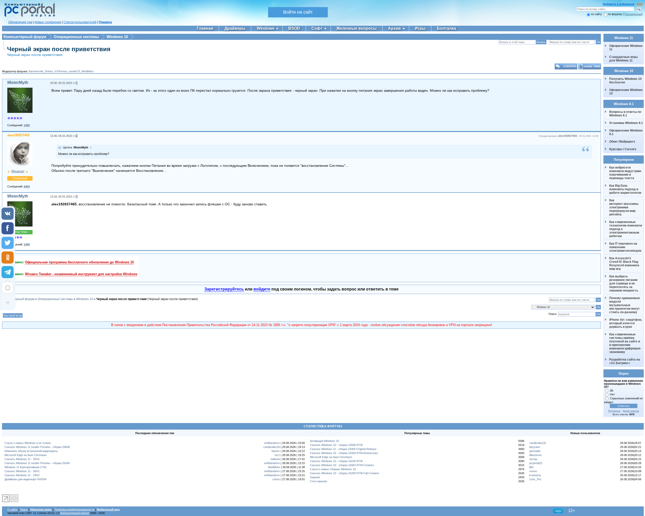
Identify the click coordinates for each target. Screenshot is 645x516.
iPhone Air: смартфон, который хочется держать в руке (626, 323)
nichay (533, 459)
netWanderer (272, 442)
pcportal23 (535, 463)
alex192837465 (18, 135)
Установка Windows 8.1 (626, 123)
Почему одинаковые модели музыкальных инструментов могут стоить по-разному (625, 305)
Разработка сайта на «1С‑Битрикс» (625, 361)
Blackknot (535, 455)
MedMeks (88, 71)
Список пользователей (79, 22)
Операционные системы (76, 37)
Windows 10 (117, 37)
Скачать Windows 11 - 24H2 (22, 475)
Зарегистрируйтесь (224, 289)
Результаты (614, 411)
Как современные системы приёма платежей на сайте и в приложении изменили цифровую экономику (625, 343)
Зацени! (315, 477)
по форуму (615, 14)
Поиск (24, 509)
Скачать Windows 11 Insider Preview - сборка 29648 (37, 446)
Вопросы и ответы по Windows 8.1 (625, 113)
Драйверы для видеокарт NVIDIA (25, 479)
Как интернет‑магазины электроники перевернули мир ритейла (624, 207)
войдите (261, 289)
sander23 (74, 71)
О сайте (12, 509)
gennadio (534, 451)
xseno (533, 471)
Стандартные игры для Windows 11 (623, 58)
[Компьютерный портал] (28, 16)
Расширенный (633, 14)
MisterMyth (17, 82)
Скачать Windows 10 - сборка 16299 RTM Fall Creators (344, 473)
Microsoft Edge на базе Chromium (26, 455)
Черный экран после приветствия (58, 49)
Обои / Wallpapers (622, 141)
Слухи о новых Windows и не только (28, 442)
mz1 (277, 455)
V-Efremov (60, 71)
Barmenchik (36, 71)
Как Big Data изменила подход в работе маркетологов (625, 189)
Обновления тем (20, 22)
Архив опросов (631, 411)
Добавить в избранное (618, 4)
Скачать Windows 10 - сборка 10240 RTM (336, 461)
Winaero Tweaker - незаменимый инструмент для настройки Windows (81, 274)
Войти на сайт (298, 12)
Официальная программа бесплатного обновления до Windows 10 (79, 262)
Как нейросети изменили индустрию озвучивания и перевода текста (625, 173)
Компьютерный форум (25, 37)
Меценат (17, 171)
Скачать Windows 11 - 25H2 (22, 459)
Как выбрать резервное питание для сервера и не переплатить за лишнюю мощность (623, 283)
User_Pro (535, 479)
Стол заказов (318, 481)
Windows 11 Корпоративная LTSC (26, 467)
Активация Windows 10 (324, 440)
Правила (105, 22)
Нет (612, 394)
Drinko (49, 71)
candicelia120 (271, 446)
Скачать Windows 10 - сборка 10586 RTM (336, 444)
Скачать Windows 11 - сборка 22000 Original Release (343, 448)
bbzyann (534, 446)
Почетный (20, 178)
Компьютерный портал (74, 512)
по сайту (596, 14)
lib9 (531, 467)
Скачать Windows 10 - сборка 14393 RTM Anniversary (344, 453)
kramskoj (535, 475)
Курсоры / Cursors (622, 149)
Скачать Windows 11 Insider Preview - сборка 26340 (37, 463)
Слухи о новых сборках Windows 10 (333, 469)
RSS (639, 4)
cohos (276, 479)
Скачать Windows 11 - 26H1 (22, 471)
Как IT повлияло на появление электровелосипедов (625, 247)
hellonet (275, 459)
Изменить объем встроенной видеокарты (31, 451)
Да (611, 390)
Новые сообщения (48, 22)
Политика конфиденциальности (74, 509)
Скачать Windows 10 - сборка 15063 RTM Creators (342, 465)
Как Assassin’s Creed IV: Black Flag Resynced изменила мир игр (624, 263)
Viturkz (275, 451)
